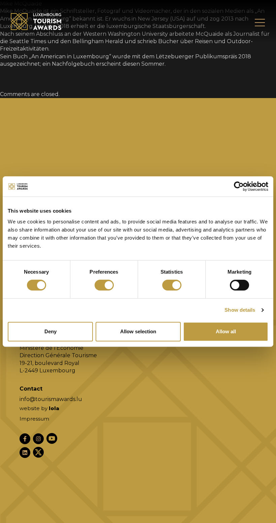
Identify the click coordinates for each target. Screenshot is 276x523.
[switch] (104, 285)
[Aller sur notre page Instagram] (38, 438)
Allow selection (138, 331)
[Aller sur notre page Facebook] (25, 438)
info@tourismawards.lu (51, 399)
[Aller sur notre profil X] (38, 452)
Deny (50, 331)
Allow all (226, 331)
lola (54, 408)
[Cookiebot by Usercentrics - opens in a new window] (238, 186)
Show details (240, 310)
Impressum (34, 419)
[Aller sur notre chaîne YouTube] (51, 438)
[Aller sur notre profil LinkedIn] (25, 452)
